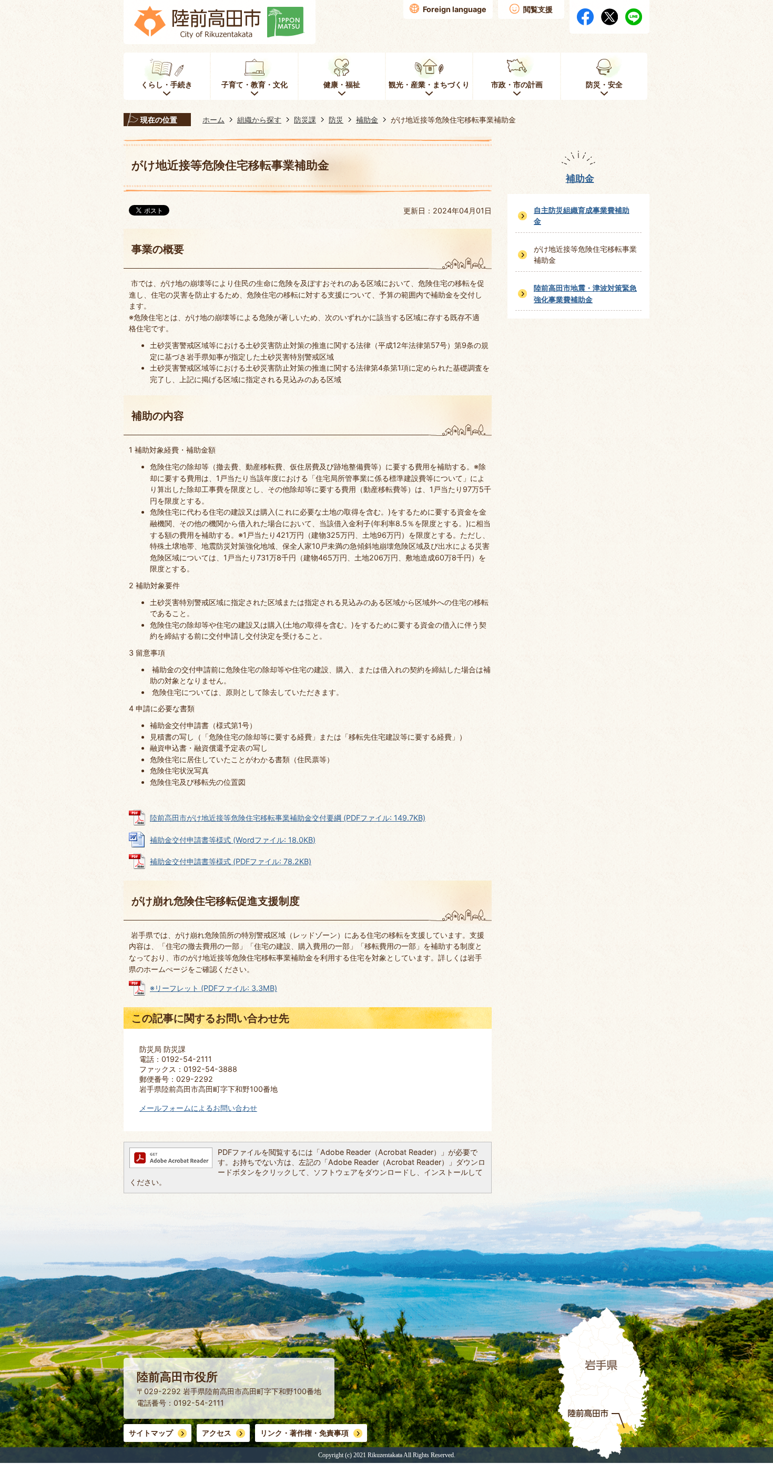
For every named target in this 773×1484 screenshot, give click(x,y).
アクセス (216, 1432)
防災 (336, 119)
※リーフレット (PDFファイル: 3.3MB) (213, 988)
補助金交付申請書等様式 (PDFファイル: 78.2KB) (230, 861)
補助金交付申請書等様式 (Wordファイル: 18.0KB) (233, 839)
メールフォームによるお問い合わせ (198, 1107)
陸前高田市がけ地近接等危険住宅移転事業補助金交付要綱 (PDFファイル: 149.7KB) (287, 817)
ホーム (213, 119)
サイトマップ (151, 1432)
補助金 (367, 119)
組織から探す (259, 119)
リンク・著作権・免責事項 (304, 1432)
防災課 (305, 119)
